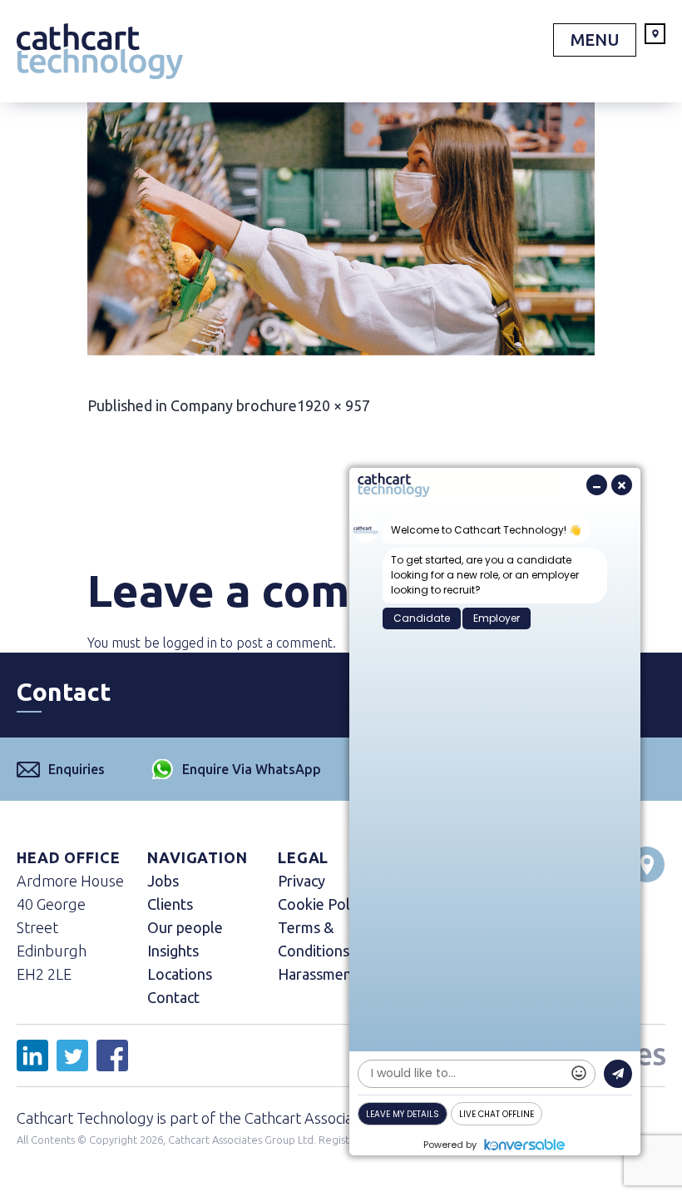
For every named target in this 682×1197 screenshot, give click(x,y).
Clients (170, 904)
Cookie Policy (323, 904)
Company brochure (233, 405)
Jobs (163, 880)
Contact (173, 997)
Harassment (318, 974)
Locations (179, 974)
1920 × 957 (333, 405)
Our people (185, 927)
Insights (173, 950)
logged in (190, 642)
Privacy (301, 880)
